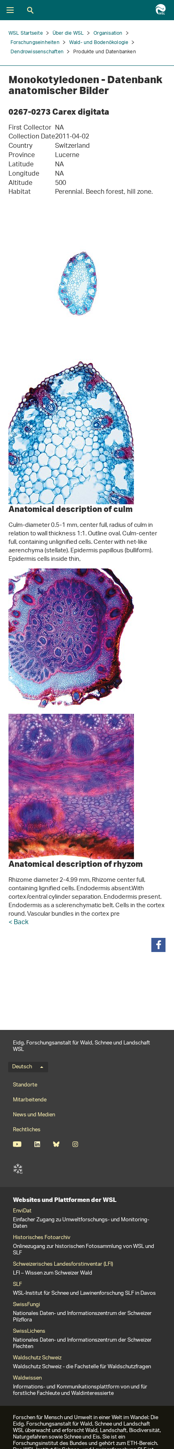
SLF (18, 1169)
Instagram (75, 1144)
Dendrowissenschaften (37, 52)
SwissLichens (29, 1331)
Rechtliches (26, 1129)
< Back (18, 922)
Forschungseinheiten (35, 43)
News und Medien (34, 1114)
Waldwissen (27, 1378)
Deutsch (22, 1067)
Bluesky (56, 1144)
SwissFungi (26, 1305)
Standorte (25, 1085)
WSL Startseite (25, 33)
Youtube (17, 1144)
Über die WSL (68, 33)
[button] (158, 945)
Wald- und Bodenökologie (99, 43)
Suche (30, 10)
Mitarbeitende (30, 1100)
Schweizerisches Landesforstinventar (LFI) (63, 1264)
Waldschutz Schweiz (37, 1358)
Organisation (107, 33)
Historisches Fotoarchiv (41, 1238)
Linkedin (37, 1144)
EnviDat (22, 1211)
